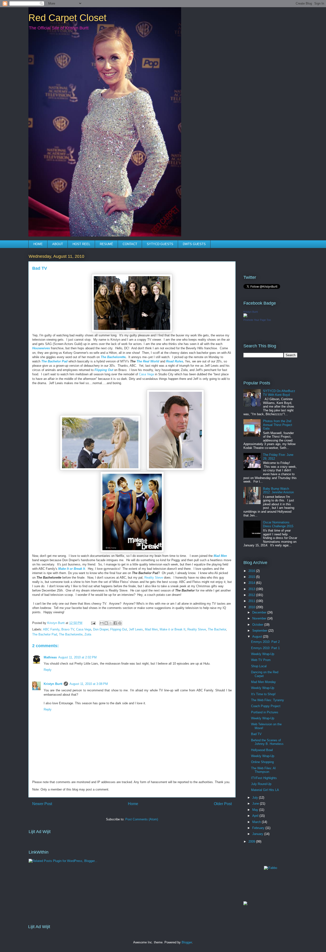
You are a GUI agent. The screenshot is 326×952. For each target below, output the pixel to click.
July (255, 797)
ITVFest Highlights (264, 778)
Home (133, 804)
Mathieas (50, 657)
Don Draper (100, 629)
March (257, 822)
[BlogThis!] (106, 623)
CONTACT (130, 244)
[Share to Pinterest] (119, 623)
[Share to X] (110, 623)
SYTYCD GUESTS (160, 244)
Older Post (223, 804)
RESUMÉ (106, 244)
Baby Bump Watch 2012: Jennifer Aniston (278, 490)
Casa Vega (146, 374)
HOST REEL (81, 244)
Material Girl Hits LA (265, 790)
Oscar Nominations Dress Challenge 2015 (278, 524)
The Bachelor (217, 629)
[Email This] (101, 623)
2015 (252, 577)
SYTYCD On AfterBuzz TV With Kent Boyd (279, 393)
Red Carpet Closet (67, 17)
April (255, 816)
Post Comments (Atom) (141, 819)
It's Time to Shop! (263, 694)
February (258, 828)
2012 (252, 595)
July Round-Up (261, 784)
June (256, 803)
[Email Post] (92, 623)
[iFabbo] (270, 868)
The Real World (148, 361)
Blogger (187, 942)
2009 (252, 841)
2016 (252, 571)
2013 (252, 589)
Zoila (87, 634)
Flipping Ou (103, 370)
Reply (48, 670)
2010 (252, 607)
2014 (252, 583)
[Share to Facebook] (115, 623)
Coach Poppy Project (265, 706)
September (260, 630)
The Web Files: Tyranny (267, 700)
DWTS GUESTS (194, 244)
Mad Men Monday (263, 682)
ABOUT (57, 244)
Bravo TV (67, 629)
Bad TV (256, 734)
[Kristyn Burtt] (245, 316)
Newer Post (42, 804)
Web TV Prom (261, 660)
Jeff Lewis (136, 629)
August (257, 636)
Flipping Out (118, 629)
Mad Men (220, 556)
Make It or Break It (71, 568)
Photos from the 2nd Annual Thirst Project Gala (277, 424)
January (258, 834)
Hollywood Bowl (262, 750)
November (259, 618)
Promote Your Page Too (257, 319)
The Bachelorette (71, 634)
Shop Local (259, 666)
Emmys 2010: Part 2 (265, 642)
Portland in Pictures (264, 712)
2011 (252, 601)
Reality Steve (153, 577)
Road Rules (174, 361)
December (259, 612)
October (258, 624)
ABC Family (51, 629)
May (255, 810)
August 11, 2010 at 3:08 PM (88, 684)
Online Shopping (262, 762)
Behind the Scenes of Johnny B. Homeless (267, 742)
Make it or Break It (172, 629)
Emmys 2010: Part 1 (265, 648)
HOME (38, 244)
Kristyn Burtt (53, 684)
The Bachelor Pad (54, 361)
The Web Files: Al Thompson (263, 770)
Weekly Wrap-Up (262, 654)
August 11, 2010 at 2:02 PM (77, 657)
